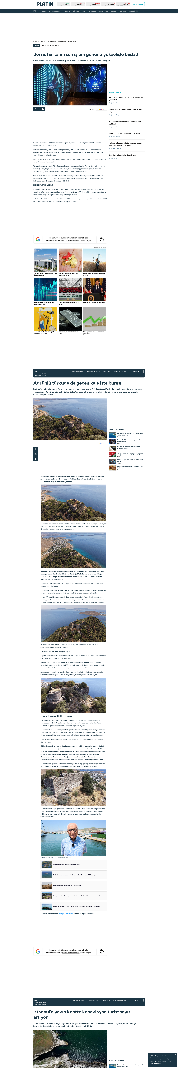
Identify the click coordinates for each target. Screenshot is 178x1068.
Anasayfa (36, 41)
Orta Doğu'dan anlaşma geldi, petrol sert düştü (123, 109)
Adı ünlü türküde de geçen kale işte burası (77, 383)
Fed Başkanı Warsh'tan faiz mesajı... (94, 302)
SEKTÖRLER (92, 11)
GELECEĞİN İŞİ (133, 11)
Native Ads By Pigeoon (100, 247)
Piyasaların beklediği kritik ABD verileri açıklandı (123, 121)
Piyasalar (43, 41)
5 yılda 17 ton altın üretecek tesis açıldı (120, 133)
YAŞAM (100, 11)
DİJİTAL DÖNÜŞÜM (79, 11)
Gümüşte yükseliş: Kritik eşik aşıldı (119, 155)
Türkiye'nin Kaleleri (65, 914)
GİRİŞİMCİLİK (66, 11)
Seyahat (136, 371)
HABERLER (43, 11)
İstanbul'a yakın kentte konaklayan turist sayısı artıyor (82, 1014)
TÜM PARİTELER (137, 4)
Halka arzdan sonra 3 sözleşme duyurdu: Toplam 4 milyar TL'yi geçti (126, 143)
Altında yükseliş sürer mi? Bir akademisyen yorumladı (125, 97)
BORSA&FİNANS (54, 11)
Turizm (136, 1000)
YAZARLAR (114, 11)
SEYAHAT (123, 11)
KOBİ (106, 11)
